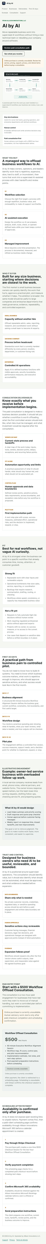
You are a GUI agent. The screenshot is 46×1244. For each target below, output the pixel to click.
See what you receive (13, 54)
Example (5, 13)
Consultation (14, 13)
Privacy (12, 1240)
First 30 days (33, 9)
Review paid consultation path (17, 48)
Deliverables (23, 9)
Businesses (13, 9)
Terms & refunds (22, 1240)
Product (4, 9)
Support (23, 13)
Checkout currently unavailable (17, 1069)
